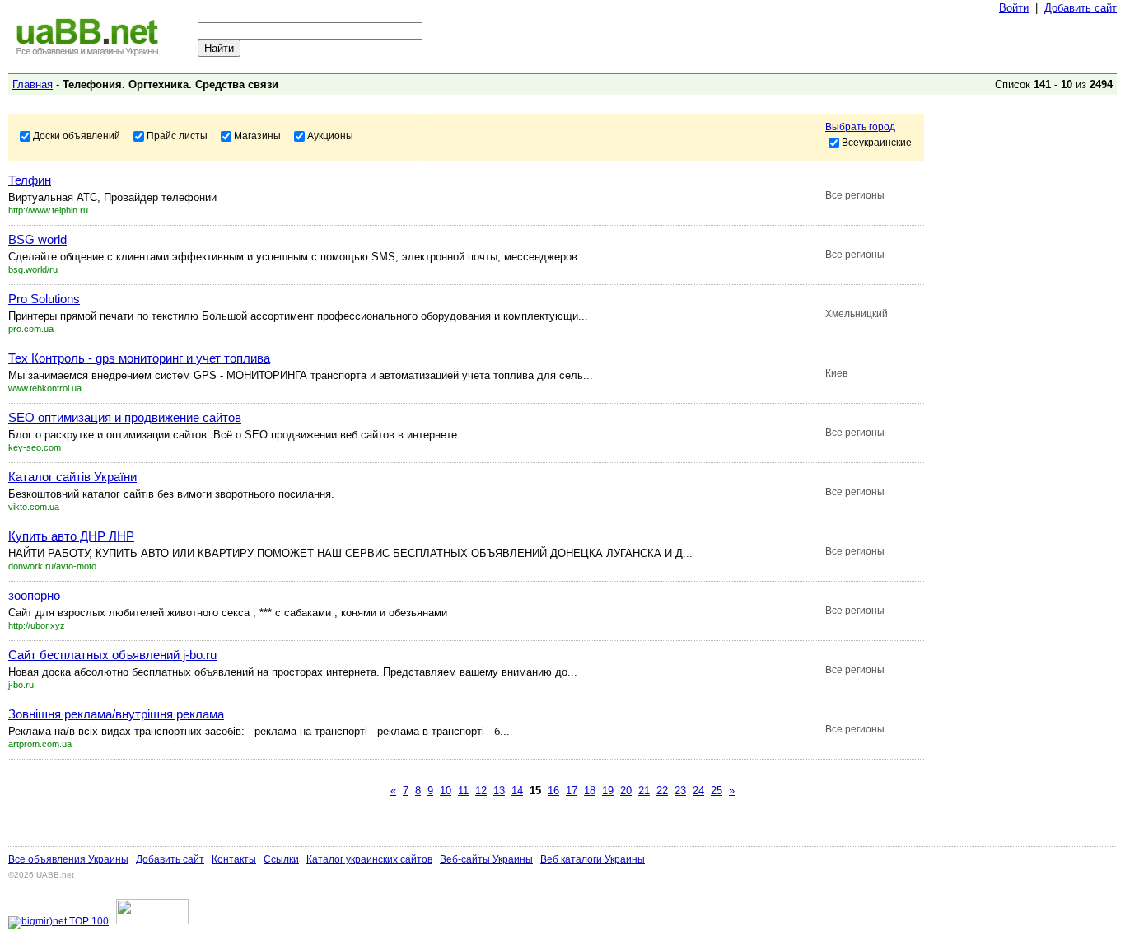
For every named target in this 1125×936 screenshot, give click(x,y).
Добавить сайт (1080, 8)
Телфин (29, 180)
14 (517, 790)
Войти (1014, 8)
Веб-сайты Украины (486, 859)
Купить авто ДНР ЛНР (71, 536)
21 (644, 790)
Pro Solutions (44, 299)
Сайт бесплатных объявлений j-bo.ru (112, 655)
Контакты (234, 859)
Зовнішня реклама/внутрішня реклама (116, 714)
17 (571, 790)
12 (481, 790)
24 (698, 790)
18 (589, 790)
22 (662, 790)
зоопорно (34, 595)
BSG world (37, 239)
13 (499, 790)
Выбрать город (860, 127)
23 (680, 790)
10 (445, 790)
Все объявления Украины (68, 859)
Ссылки (281, 859)
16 (553, 790)
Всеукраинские (877, 142)
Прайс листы (177, 135)
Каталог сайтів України (72, 477)
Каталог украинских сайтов (369, 859)
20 (626, 790)
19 (608, 790)
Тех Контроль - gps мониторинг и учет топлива (139, 358)
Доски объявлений (76, 135)
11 (463, 790)
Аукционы (330, 135)
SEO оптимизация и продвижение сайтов (124, 417)
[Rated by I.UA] (152, 921)
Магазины (257, 135)
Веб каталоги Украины (592, 859)
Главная (32, 84)
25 (716, 790)
